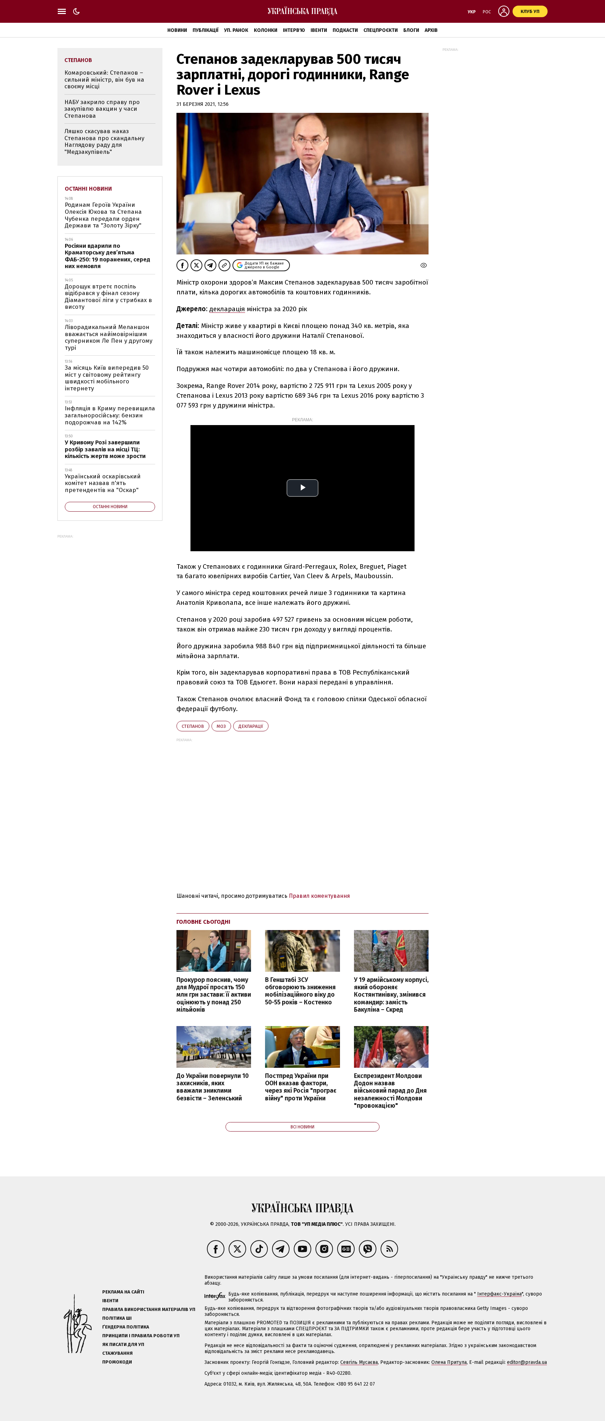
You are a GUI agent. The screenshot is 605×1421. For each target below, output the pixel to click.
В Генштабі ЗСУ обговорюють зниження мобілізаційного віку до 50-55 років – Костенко (300, 991)
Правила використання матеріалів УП (148, 1309)
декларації (250, 726)
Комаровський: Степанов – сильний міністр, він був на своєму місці (104, 79)
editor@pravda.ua (527, 1362)
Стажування (117, 1353)
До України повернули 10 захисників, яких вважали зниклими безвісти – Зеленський (212, 1087)
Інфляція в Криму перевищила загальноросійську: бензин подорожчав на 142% (110, 415)
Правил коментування (319, 896)
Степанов (193, 726)
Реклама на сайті (123, 1291)
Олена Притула (449, 1362)
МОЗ (221, 726)
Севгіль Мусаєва (359, 1362)
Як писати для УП (123, 1344)
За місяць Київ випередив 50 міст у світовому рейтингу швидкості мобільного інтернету (107, 378)
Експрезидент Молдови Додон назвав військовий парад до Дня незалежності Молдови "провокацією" (390, 1090)
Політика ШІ (117, 1318)
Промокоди (117, 1362)
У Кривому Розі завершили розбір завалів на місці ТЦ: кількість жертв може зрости (105, 449)
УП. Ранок (236, 30)
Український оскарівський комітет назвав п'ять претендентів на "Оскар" (103, 483)
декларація (227, 309)
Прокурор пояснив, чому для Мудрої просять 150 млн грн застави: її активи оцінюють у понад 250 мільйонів (213, 994)
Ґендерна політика (125, 1327)
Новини (177, 30)
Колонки (265, 30)
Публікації (205, 30)
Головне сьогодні (203, 921)
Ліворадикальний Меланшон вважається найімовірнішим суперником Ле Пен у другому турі (108, 337)
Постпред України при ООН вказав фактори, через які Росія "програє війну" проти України (300, 1087)
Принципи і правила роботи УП (141, 1335)
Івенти (319, 30)
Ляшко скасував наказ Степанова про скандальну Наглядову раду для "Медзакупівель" (104, 142)
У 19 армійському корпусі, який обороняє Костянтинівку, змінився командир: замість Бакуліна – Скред (391, 994)
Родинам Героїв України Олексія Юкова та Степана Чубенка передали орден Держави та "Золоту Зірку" (103, 215)
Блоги (411, 30)
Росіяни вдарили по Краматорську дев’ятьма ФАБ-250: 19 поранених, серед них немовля (107, 256)
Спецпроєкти (380, 30)
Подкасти (345, 30)
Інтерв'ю (294, 30)
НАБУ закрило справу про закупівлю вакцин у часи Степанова (102, 108)
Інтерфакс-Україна (499, 1294)
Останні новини (88, 188)
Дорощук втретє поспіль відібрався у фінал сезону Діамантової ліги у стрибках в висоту (108, 297)
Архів (431, 30)
